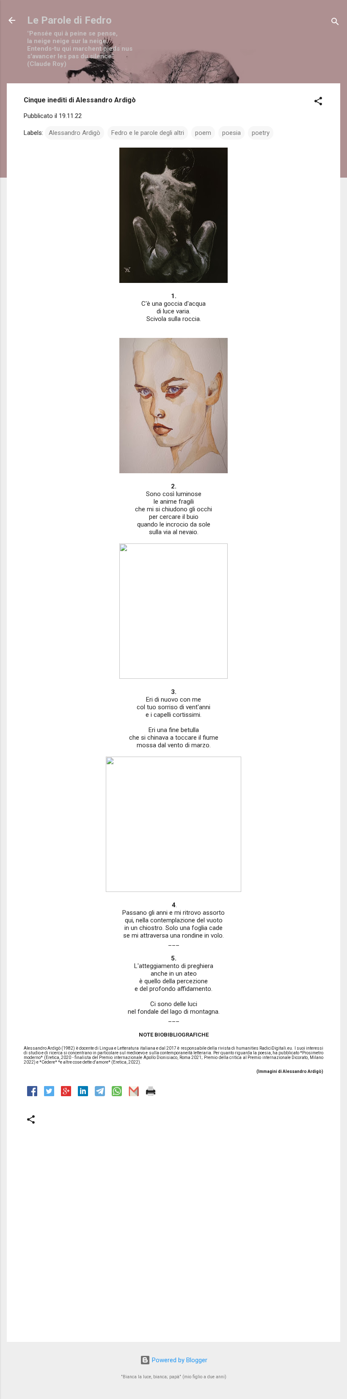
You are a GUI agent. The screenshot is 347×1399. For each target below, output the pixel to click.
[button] (318, 102)
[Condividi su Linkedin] (83, 1094)
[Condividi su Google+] (66, 1094)
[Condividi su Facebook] (32, 1094)
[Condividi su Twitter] (49, 1094)
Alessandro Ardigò (74, 133)
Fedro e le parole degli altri (147, 133)
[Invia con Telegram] (100, 1094)
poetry (261, 133)
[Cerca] (335, 23)
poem (203, 133)
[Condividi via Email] (134, 1094)
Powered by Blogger (178, 1360)
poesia (231, 133)
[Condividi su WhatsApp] (117, 1094)
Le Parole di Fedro (69, 20)
